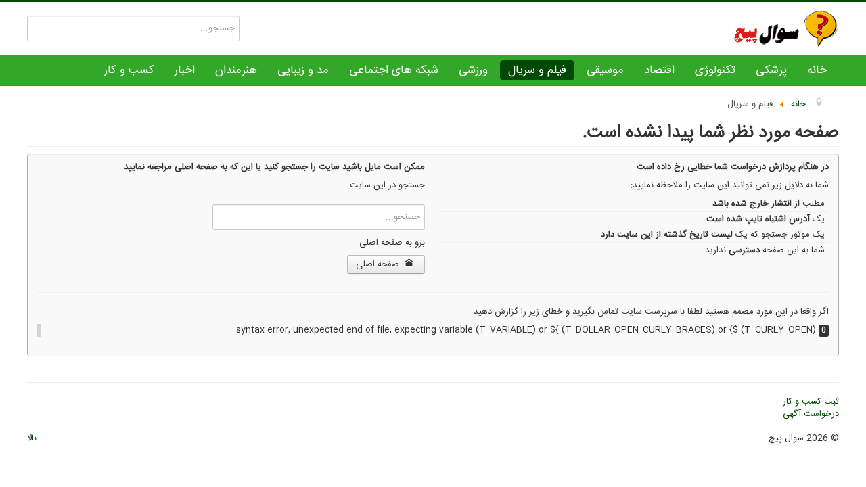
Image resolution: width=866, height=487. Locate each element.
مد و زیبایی (303, 70)
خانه (817, 70)
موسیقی (605, 70)
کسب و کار (129, 70)
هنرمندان (236, 70)
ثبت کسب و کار (811, 402)
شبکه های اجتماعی (393, 70)
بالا (32, 438)
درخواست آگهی (811, 414)
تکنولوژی (715, 70)
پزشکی (771, 70)
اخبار (185, 70)
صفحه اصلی (379, 264)
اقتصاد (659, 70)
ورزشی (473, 70)
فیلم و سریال (537, 70)
